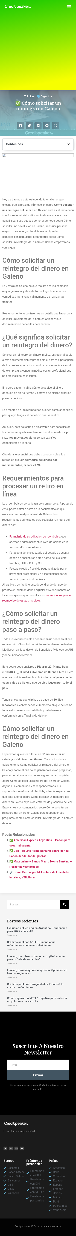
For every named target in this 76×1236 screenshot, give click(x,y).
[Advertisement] (38, 52)
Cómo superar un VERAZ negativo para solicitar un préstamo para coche (37, 1000)
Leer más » (12, 935)
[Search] (64, 904)
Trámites (29, 96)
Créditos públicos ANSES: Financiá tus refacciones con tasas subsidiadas (31, 944)
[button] (69, 6)
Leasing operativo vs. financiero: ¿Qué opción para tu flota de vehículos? (36, 958)
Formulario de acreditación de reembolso (34, 536)
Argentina (46, 96)
